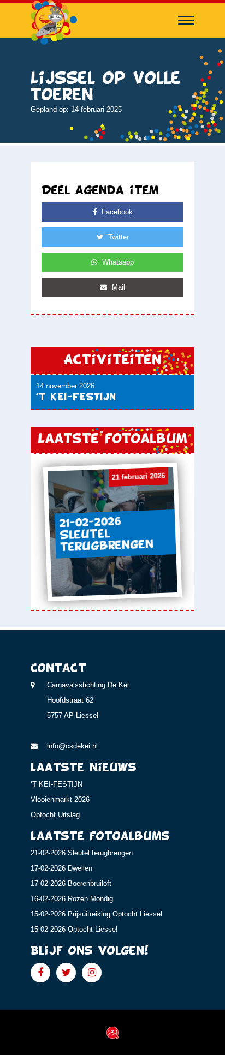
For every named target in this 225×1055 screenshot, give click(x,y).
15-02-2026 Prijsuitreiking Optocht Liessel (96, 914)
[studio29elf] (112, 1032)
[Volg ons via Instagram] (92, 972)
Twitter (117, 237)
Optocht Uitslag (55, 815)
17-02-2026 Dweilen (61, 868)
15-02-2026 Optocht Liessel (74, 929)
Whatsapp (117, 262)
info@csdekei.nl (72, 746)
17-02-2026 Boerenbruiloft (71, 883)
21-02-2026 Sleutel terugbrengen (82, 853)
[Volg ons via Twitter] (66, 972)
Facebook (116, 212)
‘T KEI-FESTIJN (56, 784)
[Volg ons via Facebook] (40, 972)
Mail (117, 287)
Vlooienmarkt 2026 (60, 799)
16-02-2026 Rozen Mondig (72, 899)
